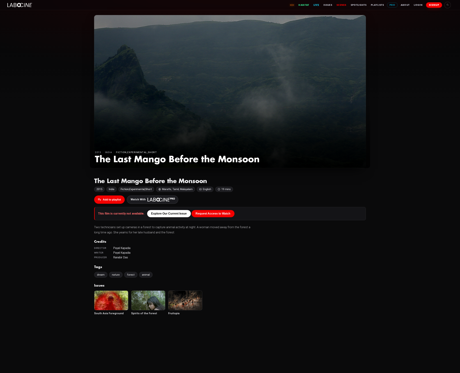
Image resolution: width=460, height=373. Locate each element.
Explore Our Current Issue (169, 213)
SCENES (341, 5)
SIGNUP (434, 5)
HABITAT (303, 5)
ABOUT (405, 5)
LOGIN (418, 5)
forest (131, 274)
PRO (392, 5)
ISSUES (327, 5)
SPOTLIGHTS (359, 5)
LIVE (316, 5)
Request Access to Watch (213, 213)
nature (116, 274)
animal (146, 274)
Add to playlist (112, 199)
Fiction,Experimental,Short (136, 152)
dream (101, 274)
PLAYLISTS (377, 5)
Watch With (138, 199)
